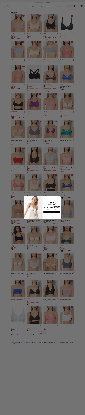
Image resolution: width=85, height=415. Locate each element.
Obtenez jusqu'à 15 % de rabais (51, 212)
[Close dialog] (60, 197)
